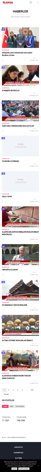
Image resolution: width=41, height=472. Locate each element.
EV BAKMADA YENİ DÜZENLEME (14, 305)
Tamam (14, 469)
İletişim (18, 458)
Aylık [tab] (11, 406)
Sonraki (6, 394)
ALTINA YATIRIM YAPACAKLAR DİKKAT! (17, 340)
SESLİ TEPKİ (7, 196)
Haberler (5, 50)
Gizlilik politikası (24, 469)
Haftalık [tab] (5, 406)
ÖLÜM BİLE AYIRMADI (10, 161)
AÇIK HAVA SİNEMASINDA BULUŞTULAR (18, 126)
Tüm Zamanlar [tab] (20, 406)
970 (32, 390)
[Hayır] (39, 466)
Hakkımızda (18, 452)
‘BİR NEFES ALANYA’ (10, 270)
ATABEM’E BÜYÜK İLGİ (10, 90)
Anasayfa (18, 447)
